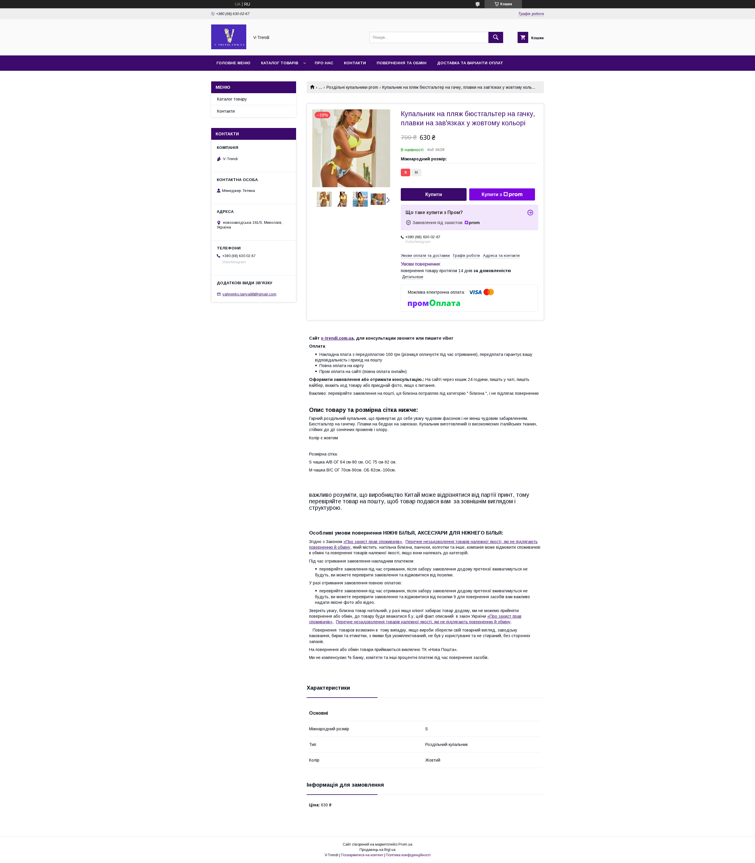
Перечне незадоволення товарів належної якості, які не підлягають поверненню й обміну (423, 621)
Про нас (324, 63)
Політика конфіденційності (408, 855)
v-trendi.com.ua (337, 338)
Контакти (355, 63)
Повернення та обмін (401, 63)
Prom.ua (405, 844)
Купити (433, 194)
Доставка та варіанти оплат (470, 63)
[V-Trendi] (228, 47)
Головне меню (233, 63)
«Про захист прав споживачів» (372, 541)
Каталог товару (232, 99)
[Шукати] (495, 37)
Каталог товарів (279, 63)
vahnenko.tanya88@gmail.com (249, 294)
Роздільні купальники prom (352, 87)
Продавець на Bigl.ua (377, 850)
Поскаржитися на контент (362, 855)
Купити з (492, 194)
